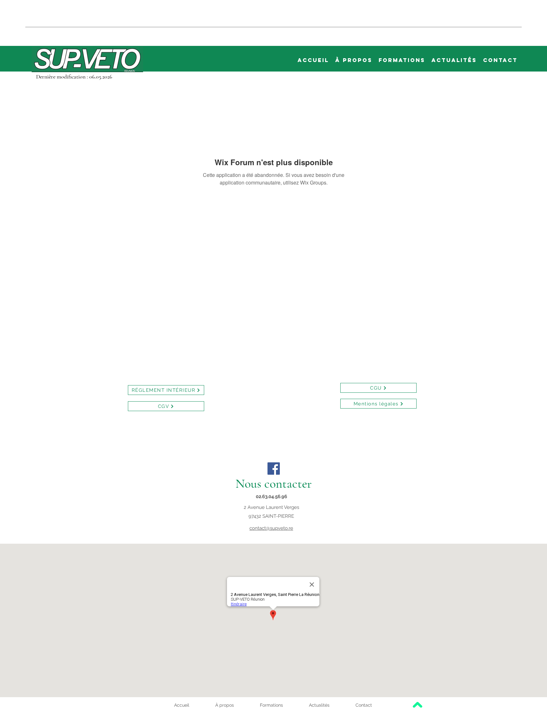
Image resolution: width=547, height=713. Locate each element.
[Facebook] (273, 468)
